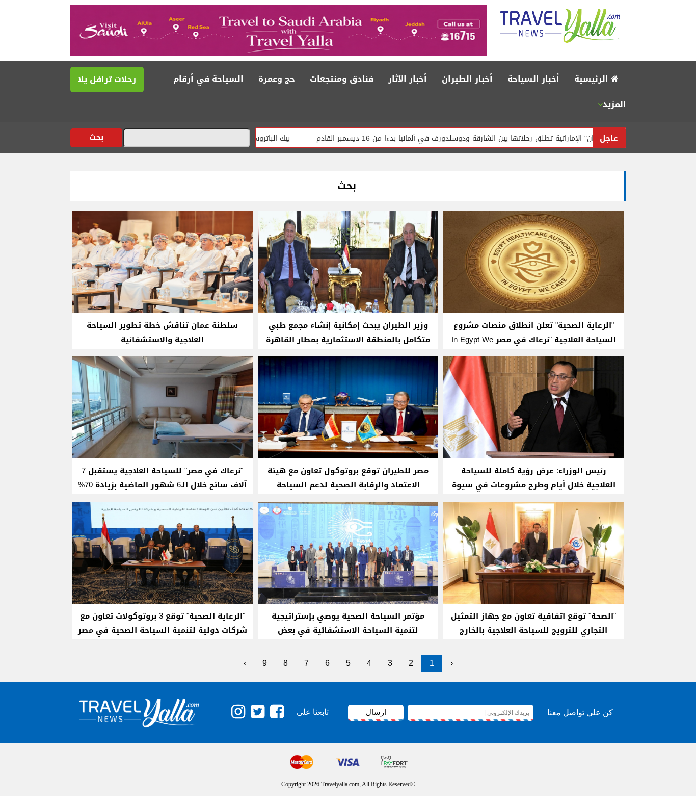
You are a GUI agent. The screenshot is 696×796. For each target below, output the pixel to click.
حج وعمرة (276, 79)
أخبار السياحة (533, 79)
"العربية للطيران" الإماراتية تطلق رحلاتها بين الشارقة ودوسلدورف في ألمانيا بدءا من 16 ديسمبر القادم (511, 138)
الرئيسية (592, 79)
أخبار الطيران (467, 79)
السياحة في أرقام (208, 79)
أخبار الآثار (407, 79)
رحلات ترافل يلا (107, 79)
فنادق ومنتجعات (341, 79)
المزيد (614, 104)
